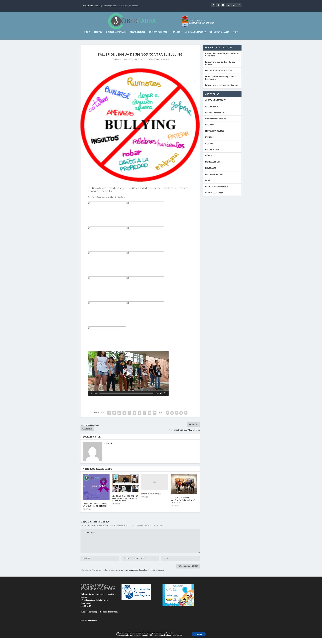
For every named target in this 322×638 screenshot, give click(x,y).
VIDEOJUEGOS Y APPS (214, 193)
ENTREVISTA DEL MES (214, 131)
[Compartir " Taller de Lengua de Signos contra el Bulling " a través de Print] (154, 412)
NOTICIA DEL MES (212, 162)
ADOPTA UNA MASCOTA (195, 32)
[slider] (126, 393)
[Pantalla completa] (165, 393)
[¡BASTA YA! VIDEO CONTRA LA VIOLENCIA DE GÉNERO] (96, 487)
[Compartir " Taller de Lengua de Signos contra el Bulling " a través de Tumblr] (124, 412)
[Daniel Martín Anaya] (154, 482)
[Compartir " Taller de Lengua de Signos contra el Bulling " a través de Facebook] (109, 412)
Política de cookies (88, 620)
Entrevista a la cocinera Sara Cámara (221, 85)
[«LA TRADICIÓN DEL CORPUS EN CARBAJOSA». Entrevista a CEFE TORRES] (125, 483)
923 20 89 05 (85, 606)
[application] (128, 373)
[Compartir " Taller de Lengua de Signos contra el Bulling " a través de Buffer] (139, 412)
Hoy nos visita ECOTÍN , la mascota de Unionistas (222, 54)
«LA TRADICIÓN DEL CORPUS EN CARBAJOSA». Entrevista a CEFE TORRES (125, 498)
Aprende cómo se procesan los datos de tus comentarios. (140, 570)
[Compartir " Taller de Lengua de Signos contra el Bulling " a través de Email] (149, 412)
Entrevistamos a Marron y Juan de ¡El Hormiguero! (221, 77)
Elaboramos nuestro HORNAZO (219, 70)
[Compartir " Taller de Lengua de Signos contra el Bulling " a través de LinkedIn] (134, 412)
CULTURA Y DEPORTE (158, 32)
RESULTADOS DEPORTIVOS (216, 186)
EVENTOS (177, 32)
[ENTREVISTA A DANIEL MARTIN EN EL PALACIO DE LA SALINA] (184, 484)
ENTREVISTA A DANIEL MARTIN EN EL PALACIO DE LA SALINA (183, 499)
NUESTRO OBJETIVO (214, 174)
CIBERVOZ (98, 32)
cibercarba (127, 59)
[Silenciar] (161, 393)
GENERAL (209, 143)
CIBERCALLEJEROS (137, 32)
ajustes (178, 635)
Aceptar (199, 634)
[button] (128, 374)
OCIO (235, 32)
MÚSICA (208, 155)
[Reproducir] (91, 393)
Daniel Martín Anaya (151, 493)
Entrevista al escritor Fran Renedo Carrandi (220, 63)
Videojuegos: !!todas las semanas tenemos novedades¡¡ (115, 6)
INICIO (87, 32)
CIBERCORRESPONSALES (116, 32)
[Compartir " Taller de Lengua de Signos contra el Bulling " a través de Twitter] (114, 412)
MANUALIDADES (212, 149)
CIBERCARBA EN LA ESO (220, 32)
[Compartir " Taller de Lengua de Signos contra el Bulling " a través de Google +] (119, 412)
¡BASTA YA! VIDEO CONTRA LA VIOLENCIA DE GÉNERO (95, 504)
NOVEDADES (210, 168)
